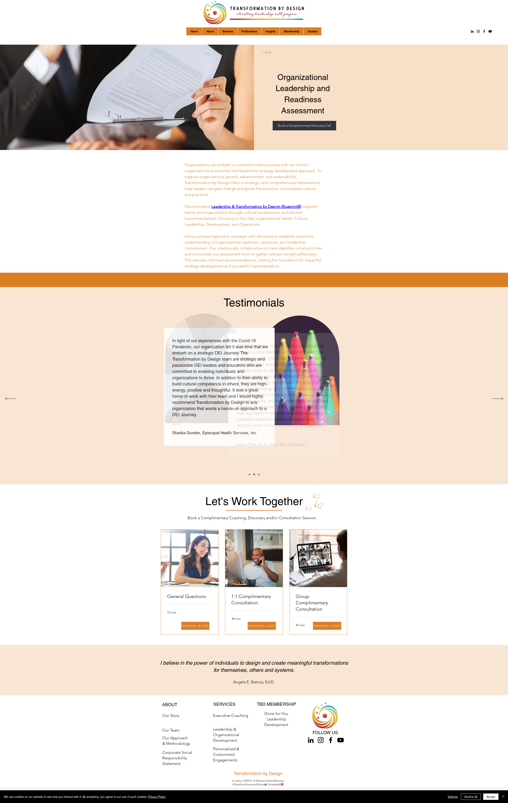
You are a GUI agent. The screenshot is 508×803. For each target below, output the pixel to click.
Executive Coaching (230, 715)
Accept (491, 797)
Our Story (170, 715)
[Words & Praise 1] (249, 474)
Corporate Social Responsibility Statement (177, 758)
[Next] (498, 399)
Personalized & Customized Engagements (226, 754)
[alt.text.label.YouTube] (490, 31)
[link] (189, 596)
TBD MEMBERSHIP (276, 704)
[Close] (503, 796)
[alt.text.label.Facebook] (484, 31)
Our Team (170, 730)
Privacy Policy (156, 797)
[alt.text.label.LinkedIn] (472, 31)
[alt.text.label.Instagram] (478, 31)
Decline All (470, 797)
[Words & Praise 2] (254, 474)
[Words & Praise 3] (258, 474)
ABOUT (169, 704)
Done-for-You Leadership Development (276, 719)
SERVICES (224, 704)
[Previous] (10, 399)
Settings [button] (453, 797)
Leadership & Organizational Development (226, 735)
